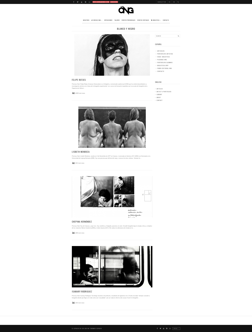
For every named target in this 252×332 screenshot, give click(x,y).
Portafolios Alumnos (165, 62)
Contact (160, 100)
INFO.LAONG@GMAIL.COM (101, 2)
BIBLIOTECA (156, 20)
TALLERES (117, 20)
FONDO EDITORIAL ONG (164, 68)
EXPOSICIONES (108, 20)
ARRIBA (176, 328)
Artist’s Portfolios (164, 92)
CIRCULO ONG (97, 20)
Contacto (160, 71)
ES (169, 2)
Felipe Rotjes (79, 79)
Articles (160, 89)
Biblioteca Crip (163, 65)
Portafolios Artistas (165, 54)
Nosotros (86, 20)
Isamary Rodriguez (82, 291)
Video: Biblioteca (163, 57)
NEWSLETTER (162, 2)
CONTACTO (166, 20)
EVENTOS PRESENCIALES (128, 20)
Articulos (161, 51)
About (159, 97)
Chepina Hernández (82, 221)
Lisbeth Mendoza (81, 151)
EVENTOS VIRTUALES (143, 20)
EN (174, 2)
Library (159, 94)
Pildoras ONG (162, 60)
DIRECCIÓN (114, 2)
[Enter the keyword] (178, 36)
